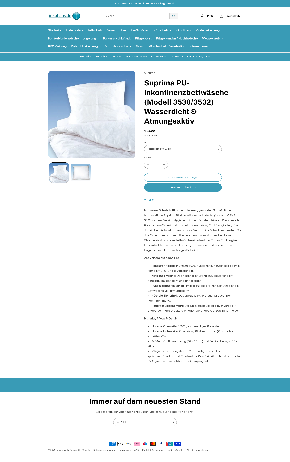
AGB (136, 450)
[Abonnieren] (173, 422)
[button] (74, 31)
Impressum (125, 450)
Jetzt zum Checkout (183, 187)
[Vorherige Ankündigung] (49, 3)
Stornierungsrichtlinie (197, 450)
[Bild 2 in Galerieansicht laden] (81, 173)
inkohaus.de (63, 450)
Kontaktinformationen (153, 450)
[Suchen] (173, 16)
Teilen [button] (151, 200)
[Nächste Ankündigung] (241, 3)
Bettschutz (102, 56)
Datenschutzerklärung (104, 450)
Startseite (85, 56)
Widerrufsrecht (175, 450)
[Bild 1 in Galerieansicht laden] (59, 173)
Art (146, 142)
